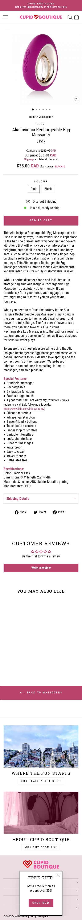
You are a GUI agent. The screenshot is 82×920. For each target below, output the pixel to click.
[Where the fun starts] (41, 746)
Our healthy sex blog (41, 781)
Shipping (28, 159)
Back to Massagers (43, 692)
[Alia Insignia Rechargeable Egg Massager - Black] (20, 661)
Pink (33, 189)
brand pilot (42, 916)
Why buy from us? (41, 847)
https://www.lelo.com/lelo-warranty (24, 408)
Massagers (44, 117)
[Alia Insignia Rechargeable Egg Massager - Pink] (15, 661)
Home (32, 117)
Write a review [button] (41, 568)
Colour (41, 181)
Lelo (41, 123)
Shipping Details (17, 498)
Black (48, 189)
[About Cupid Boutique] (41, 813)
